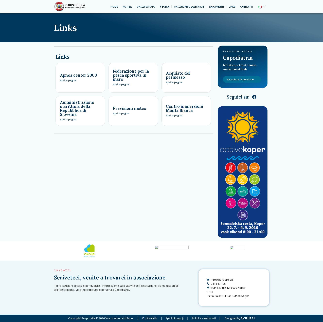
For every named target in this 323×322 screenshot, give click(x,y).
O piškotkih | (152, 318)
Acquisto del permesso (178, 75)
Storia (164, 6)
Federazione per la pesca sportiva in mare (131, 75)
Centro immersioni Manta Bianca (184, 108)
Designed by (240, 318)
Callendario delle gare (189, 6)
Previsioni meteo (129, 108)
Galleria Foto (146, 6)
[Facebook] (254, 97)
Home (114, 6)
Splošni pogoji (174, 318)
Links (232, 6)
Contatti (246, 6)
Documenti (216, 6)
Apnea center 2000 (78, 75)
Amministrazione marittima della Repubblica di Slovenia (77, 108)
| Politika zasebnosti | (205, 318)
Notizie (127, 6)
